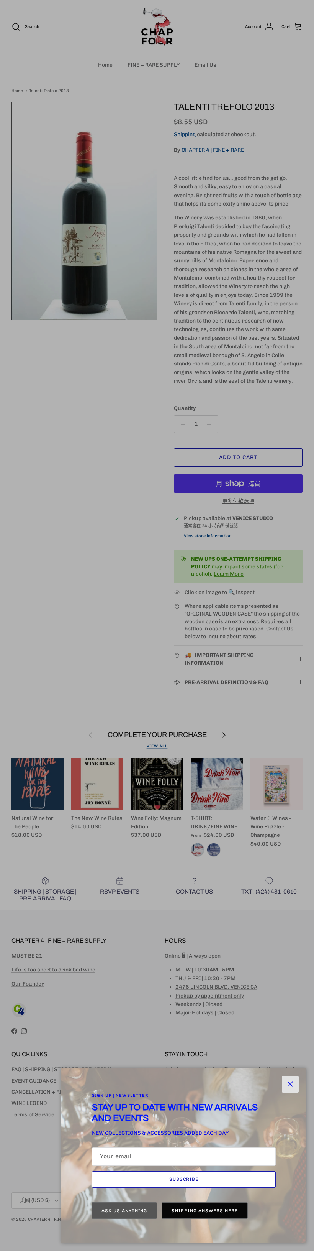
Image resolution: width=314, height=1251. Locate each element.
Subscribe (184, 1179)
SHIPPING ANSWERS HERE (204, 1210)
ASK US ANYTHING (124, 1210)
